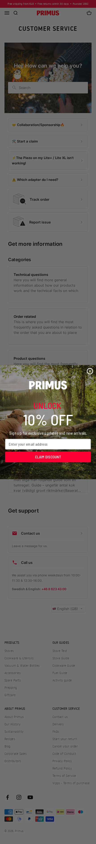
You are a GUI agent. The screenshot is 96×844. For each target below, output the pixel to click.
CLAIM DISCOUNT (48, 456)
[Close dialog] (90, 371)
